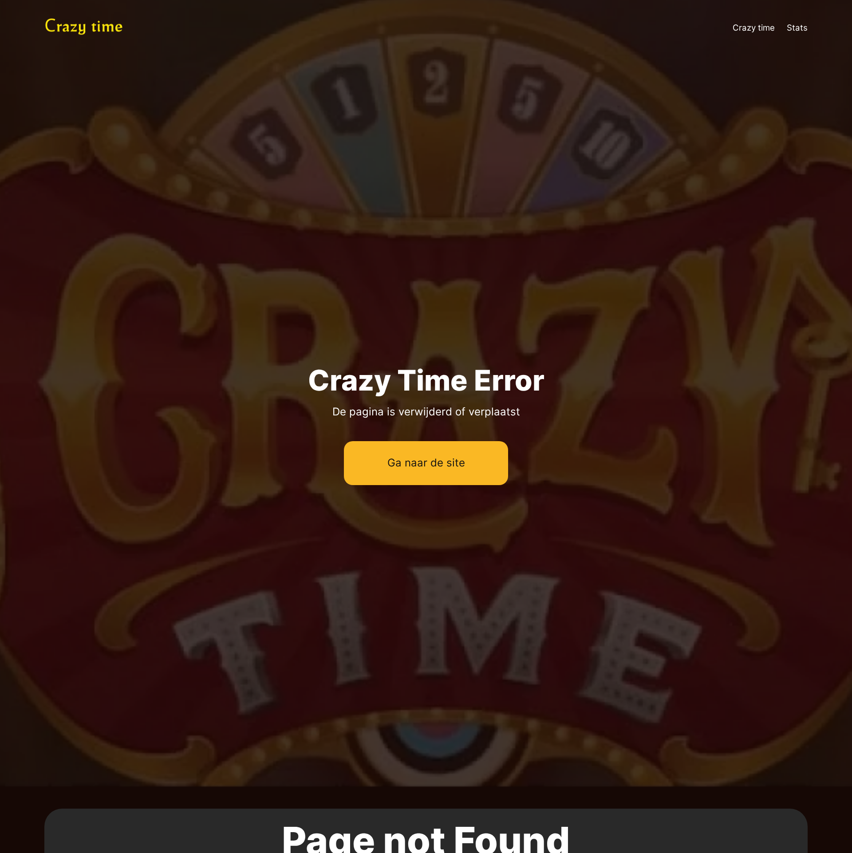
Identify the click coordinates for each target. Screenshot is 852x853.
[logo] (96, 28)
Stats (797, 28)
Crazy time (754, 28)
